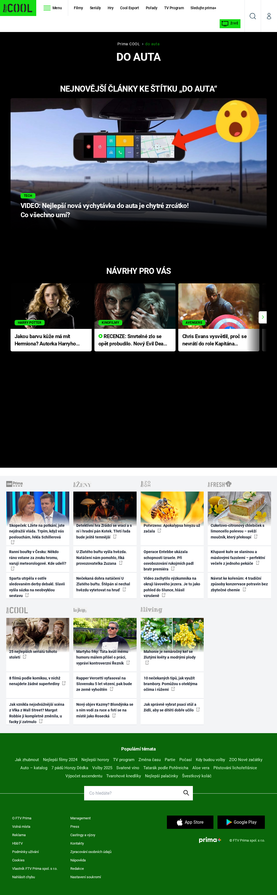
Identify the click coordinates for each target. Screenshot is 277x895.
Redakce (77, 869)
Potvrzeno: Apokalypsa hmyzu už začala (172, 528)
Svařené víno (127, 767)
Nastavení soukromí (85, 877)
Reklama (19, 835)
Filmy (78, 8)
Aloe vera (200, 767)
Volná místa (21, 827)
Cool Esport (129, 8)
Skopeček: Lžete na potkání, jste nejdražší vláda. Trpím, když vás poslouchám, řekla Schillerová (37, 531)
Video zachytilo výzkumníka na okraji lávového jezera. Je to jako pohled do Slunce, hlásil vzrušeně (172, 587)
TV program (123, 759)
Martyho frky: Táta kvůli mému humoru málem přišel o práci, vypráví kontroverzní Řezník (102, 657)
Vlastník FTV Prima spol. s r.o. (34, 869)
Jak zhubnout (27, 759)
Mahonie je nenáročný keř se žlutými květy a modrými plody (170, 654)
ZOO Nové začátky (245, 759)
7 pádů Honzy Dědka (69, 767)
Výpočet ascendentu (83, 776)
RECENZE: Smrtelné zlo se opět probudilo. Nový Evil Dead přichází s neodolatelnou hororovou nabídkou (132, 340)
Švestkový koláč (197, 776)
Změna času (149, 759)
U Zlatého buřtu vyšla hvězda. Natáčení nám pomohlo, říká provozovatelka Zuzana (101, 558)
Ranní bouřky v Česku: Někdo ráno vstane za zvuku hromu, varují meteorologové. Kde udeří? (37, 558)
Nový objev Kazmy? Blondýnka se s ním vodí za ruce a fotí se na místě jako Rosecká (104, 710)
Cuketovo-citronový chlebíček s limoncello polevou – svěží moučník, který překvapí (237, 531)
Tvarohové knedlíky (123, 776)
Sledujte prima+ (203, 8)
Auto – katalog (33, 767)
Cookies (18, 860)
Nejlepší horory (95, 759)
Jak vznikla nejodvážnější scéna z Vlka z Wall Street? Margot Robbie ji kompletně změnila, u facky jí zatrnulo (36, 713)
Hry (110, 8)
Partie (170, 759)
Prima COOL (128, 44)
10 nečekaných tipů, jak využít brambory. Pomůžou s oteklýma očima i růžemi (170, 684)
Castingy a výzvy (82, 835)
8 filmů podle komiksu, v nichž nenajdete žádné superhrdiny (34, 681)
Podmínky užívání (25, 852)
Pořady (151, 8)
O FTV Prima (21, 818)
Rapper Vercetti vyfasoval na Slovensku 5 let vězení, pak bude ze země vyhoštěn (104, 684)
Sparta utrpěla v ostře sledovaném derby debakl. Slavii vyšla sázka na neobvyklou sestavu (37, 587)
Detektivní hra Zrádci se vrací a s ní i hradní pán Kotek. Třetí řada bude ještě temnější (104, 531)
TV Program (174, 8)
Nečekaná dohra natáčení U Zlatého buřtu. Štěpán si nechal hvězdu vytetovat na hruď (103, 584)
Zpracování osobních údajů (90, 852)
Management (80, 818)
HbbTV (17, 843)
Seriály (95, 8)
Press (74, 827)
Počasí (185, 759)
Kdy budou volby (210, 759)
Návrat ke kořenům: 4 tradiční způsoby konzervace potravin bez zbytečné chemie (239, 584)
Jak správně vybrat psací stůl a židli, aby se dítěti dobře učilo (170, 707)
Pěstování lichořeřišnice (235, 767)
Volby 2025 (102, 767)
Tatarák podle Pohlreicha (165, 767)
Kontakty (77, 843)
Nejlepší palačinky (161, 776)
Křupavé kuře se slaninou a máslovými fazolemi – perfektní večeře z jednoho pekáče (238, 558)
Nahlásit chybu (23, 877)
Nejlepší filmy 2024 (60, 759)
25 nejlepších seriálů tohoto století (33, 654)
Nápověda (78, 860)
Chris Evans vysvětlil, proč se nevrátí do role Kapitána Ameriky (214, 340)
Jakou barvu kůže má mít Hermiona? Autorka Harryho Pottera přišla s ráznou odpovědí (45, 340)
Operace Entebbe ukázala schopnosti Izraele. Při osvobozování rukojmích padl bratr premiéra (169, 560)
